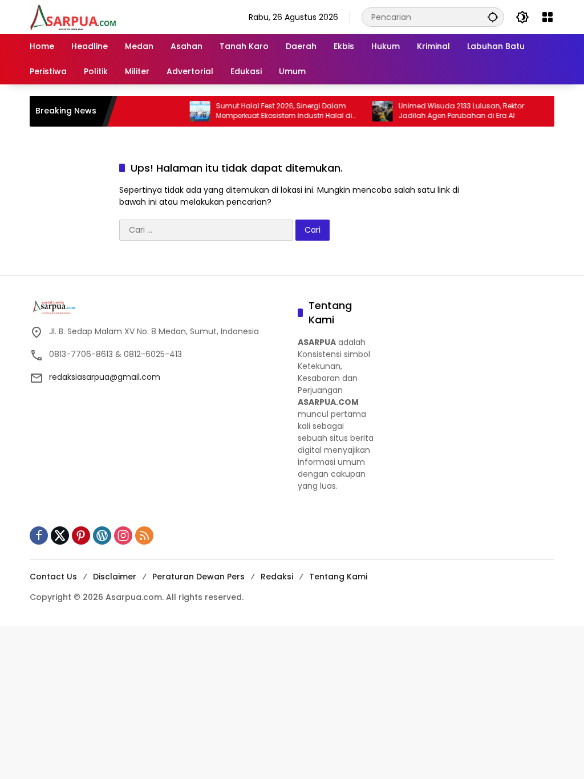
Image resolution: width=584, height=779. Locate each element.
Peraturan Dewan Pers (198, 576)
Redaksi (277, 576)
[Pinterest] (81, 535)
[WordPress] (102, 535)
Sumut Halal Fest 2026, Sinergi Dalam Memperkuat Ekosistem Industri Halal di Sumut (273, 111)
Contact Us (53, 576)
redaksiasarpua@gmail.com (104, 377)
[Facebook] (39, 535)
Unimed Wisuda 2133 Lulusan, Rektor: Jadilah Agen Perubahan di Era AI (451, 111)
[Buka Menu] (547, 17)
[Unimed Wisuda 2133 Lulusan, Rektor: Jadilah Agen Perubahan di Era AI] (372, 111)
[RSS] (144, 535)
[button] (492, 16)
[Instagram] (123, 535)
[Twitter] (60, 535)
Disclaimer (114, 576)
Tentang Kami (338, 576)
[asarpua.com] (73, 16)
